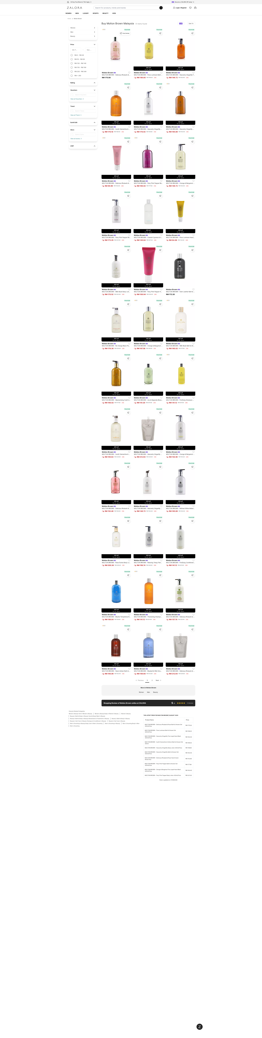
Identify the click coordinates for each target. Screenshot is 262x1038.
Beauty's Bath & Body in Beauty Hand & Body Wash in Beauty (87, 716)
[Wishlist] (190, 8)
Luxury (86, 13)
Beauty (105, 13)
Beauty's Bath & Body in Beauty (121, 718)
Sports (95, 13)
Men (77, 13)
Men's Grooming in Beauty (112, 723)
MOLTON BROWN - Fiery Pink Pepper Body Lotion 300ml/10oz (163, 775)
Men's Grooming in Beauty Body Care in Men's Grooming (86, 723)
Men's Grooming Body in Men (131, 723)
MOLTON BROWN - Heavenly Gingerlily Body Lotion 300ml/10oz (163, 748)
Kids (114, 13)
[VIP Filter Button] (181, 23)
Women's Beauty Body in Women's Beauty (107, 713)
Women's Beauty (126, 713)
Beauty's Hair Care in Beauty (117, 721)
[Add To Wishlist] (129, 73)
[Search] (161, 7)
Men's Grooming (74, 726)
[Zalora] (75, 8)
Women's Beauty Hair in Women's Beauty (80, 713)
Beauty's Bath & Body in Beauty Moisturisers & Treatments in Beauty (89, 718)
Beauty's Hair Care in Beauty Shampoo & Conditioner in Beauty (88, 721)
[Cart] (195, 8)
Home (69, 18)
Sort (190, 23)
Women (68, 13)
